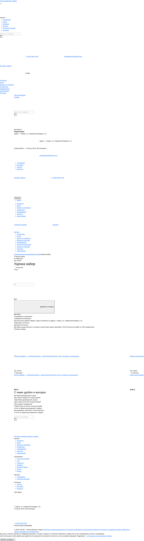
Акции (5, 22)
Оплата (5, 26)
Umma (19, 469)
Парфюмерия (5, 89)
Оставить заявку (6, 66)
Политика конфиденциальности (55, 530)
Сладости (20, 463)
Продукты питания (23, 247)
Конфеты (20, 465)
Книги (2, 82)
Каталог (17, 198)
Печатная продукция (24, 244)
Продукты (3, 80)
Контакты (6, 30)
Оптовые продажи (9, 28)
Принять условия (7, 540)
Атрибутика (4, 87)
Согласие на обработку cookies (111, 530)
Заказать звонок (19, 178)
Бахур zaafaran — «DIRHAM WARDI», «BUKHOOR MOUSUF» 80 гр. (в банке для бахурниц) (46, 375)
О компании (21, 477)
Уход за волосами (23, 459)
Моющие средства (23, 240)
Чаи (18, 461)
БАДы (19, 236)
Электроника (4, 91)
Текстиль (3, 93)
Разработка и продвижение (29, 532)
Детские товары (22, 467)
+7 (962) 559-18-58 (32, 56)
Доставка (6, 24)
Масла (19, 471)
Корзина (55, 225)
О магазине (7, 20)
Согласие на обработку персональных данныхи (82, 530)
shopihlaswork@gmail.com (73, 56)
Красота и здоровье (7, 85)
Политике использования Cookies (100, 536)
